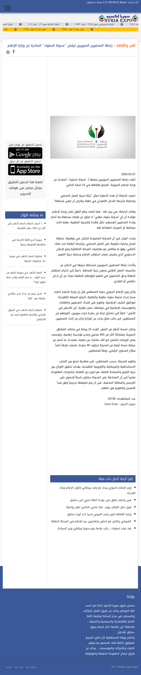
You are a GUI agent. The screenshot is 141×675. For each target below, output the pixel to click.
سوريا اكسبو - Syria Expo (119, 404)
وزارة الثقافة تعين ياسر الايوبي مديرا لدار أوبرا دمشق (99, 514)
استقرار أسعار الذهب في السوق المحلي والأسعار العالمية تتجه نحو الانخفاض (27, 315)
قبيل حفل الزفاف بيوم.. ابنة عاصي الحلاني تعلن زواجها (98, 507)
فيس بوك (18, 667)
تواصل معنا (30, 667)
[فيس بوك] (14, 51)
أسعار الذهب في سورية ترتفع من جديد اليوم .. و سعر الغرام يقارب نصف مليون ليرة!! (26, 277)
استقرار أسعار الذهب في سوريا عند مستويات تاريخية (27, 258)
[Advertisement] (92, 84)
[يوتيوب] (8, 51)
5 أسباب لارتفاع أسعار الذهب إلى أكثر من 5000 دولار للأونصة (27, 226)
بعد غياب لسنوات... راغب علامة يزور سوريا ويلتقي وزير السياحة (94, 528)
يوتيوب (8, 667)
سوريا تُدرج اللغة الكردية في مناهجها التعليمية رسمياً (29, 242)
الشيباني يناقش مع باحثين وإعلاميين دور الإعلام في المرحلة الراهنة (91, 521)
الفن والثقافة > (123, 45)
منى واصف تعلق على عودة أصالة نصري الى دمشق (100, 500)
